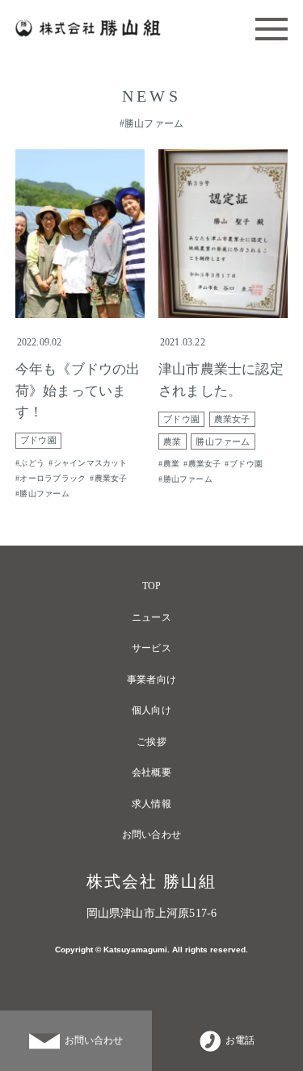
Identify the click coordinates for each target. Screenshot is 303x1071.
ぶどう (31, 462)
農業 (172, 441)
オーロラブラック (52, 478)
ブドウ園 (38, 440)
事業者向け (151, 679)
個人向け (151, 710)
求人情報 (151, 804)
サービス (151, 648)
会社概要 (151, 772)
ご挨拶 (151, 741)
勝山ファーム (44, 493)
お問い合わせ (151, 834)
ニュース (151, 617)
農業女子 (111, 478)
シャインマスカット (90, 462)
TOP (152, 586)
